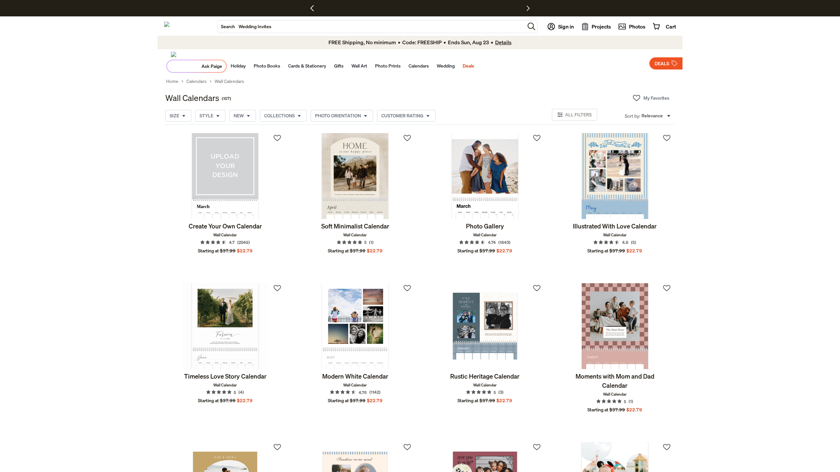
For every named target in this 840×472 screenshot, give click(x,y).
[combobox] (371, 26)
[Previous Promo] (314, 8)
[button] (531, 26)
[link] (225, 176)
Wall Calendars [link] (229, 81)
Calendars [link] (196, 81)
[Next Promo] (528, 8)
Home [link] (172, 81)
